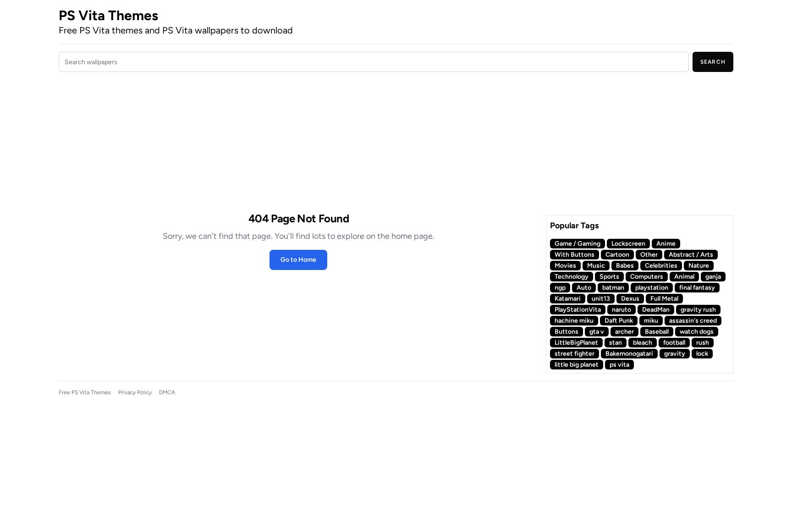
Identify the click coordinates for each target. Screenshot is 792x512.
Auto (584, 288)
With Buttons (574, 255)
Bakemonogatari (629, 354)
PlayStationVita (578, 310)
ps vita (619, 365)
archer (624, 332)
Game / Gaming (577, 244)
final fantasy (697, 288)
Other (649, 255)
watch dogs (697, 332)
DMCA (167, 392)
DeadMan (656, 310)
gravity (674, 354)
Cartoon (617, 255)
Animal (684, 277)
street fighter (574, 354)
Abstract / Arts (691, 255)
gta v (596, 332)
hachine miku (574, 321)
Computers (646, 277)
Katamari (568, 299)
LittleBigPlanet (576, 343)
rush (702, 343)
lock (702, 354)
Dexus (630, 299)
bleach (642, 343)
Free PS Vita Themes (85, 392)
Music (596, 266)
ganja (713, 277)
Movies (565, 266)
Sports (609, 277)
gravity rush (698, 310)
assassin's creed (693, 321)
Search (713, 62)
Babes (625, 266)
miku (651, 321)
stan (615, 343)
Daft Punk (619, 321)
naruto (621, 310)
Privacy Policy (135, 392)
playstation (651, 288)
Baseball (657, 332)
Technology (571, 277)
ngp (560, 288)
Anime (666, 244)
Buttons (566, 332)
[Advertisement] (299, 143)
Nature (698, 266)
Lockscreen (628, 244)
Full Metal (664, 299)
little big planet (577, 365)
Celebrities (661, 266)
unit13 (601, 299)
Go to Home (298, 260)
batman (613, 288)
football (674, 343)
